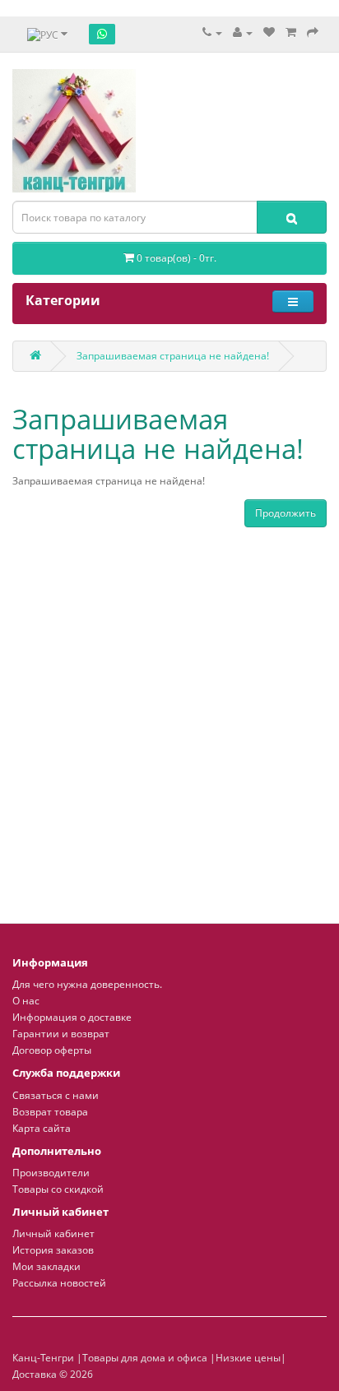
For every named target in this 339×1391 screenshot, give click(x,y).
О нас (25, 1001)
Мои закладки (46, 1266)
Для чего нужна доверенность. (87, 984)
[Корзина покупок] (291, 32)
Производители (51, 1173)
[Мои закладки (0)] (269, 32)
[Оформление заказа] (312, 32)
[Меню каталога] (292, 301)
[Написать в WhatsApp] (102, 34)
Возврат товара (50, 1112)
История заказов (53, 1250)
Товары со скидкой (58, 1189)
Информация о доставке (72, 1017)
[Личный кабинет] (243, 32)
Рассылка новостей (59, 1283)
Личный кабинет (53, 1233)
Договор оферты (51, 1050)
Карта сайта (41, 1128)
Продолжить (285, 513)
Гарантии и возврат (60, 1034)
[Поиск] (292, 217)
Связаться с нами (55, 1095)
